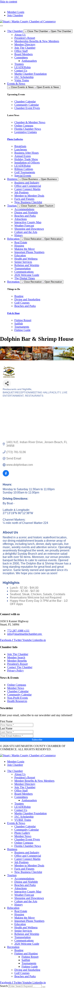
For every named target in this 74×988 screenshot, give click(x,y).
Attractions (20, 219)
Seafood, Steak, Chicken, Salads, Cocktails (37, 594)
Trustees (19, 64)
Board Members (23, 54)
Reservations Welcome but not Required (35, 597)
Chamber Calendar (25, 826)
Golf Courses (21, 973)
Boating (18, 950)
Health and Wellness (26, 258)
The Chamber (15, 771)
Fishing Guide (30, 966)
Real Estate (20, 242)
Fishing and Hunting (26, 953)
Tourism (12, 875)
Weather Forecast (24, 225)
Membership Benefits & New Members (36, 41)
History (18, 235)
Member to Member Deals (29, 195)
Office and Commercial (27, 185)
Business (12, 849)
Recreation (13, 947)
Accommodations (24, 209)
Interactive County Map (27, 222)
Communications (24, 271)
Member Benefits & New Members (34, 780)
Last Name (6, 728)
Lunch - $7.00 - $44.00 (24, 587)
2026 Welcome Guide (26, 275)
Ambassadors (29, 60)
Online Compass (23, 842)
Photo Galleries (15, 139)
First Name (6, 721)
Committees (21, 57)
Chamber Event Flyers (27, 839)
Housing (19, 245)
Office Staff (21, 51)
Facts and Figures (24, 198)
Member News (22, 836)
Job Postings (21, 192)
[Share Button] (7, 383)
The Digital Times (24, 278)
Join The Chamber (24, 47)
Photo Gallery (22, 832)
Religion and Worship (26, 265)
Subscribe (37, 739)
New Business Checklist (28, 202)
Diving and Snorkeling (27, 969)
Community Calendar (26, 829)
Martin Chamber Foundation (30, 73)
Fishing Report (30, 956)
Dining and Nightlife (26, 212)
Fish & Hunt (13, 313)
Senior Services (23, 261)
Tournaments (29, 963)
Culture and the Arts (25, 232)
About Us (20, 34)
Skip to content (8, 1)
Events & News (16, 823)
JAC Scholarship (24, 77)
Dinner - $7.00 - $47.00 (24, 591)
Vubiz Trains (21, 80)
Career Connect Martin (27, 189)
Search (4, 985)
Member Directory (24, 44)
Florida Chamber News (27, 845)
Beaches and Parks (25, 215)
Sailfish (26, 960)
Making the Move (24, 248)
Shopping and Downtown (29, 228)
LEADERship (22, 67)
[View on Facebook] (6, 475)
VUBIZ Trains (22, 819)
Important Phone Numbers (29, 252)
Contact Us (20, 70)
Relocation (13, 907)
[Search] (43, 986)
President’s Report (24, 37)
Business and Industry (26, 182)
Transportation (22, 268)
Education (20, 255)
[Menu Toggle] (1, 25)
